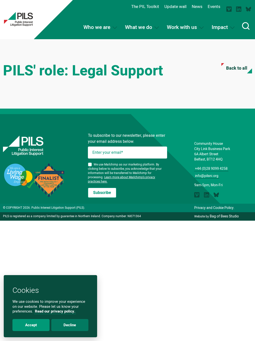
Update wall (175, 6)
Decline (70, 325)
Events (214, 6)
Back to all (236, 68)
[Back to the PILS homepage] (18, 19)
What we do (139, 27)
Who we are (97, 27)
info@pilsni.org (206, 175)
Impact (220, 27)
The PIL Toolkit (145, 6)
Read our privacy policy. (55, 311)
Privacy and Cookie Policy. (214, 207)
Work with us (182, 27)
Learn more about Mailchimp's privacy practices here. (121, 179)
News (197, 6)
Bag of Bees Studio (224, 216)
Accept (31, 325)
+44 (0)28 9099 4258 (211, 168)
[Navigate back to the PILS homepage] (42, 146)
